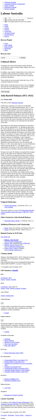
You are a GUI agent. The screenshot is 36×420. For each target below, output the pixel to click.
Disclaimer (11, 415)
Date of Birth (8, 45)
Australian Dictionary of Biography (14, 4)
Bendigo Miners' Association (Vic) (14, 362)
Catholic (6, 332)
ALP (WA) (7, 388)
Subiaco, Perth (5, 288)
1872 (9, 278)
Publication (7, 48)
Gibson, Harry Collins (10, 248)
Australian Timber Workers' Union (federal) (17, 370)
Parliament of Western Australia (13, 395)
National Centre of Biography (20, 402)
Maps (6, 50)
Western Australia (15, 288)
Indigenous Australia (10, 7)
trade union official (9, 345)
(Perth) (12, 221)
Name (6, 43)
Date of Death (8, 47)
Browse (6, 36)
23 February (4, 287)
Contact (6, 28)
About (6, 26)
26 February (4, 278)
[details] (15, 270)
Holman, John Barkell (11, 240)
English (6, 313)
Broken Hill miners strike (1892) (13, 353)
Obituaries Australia (10, 2)
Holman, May (8, 243)
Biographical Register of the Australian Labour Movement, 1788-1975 (17, 211)
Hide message (5, 91)
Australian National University (9, 404)
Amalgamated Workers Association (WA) (16, 368)
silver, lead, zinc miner (10, 344)
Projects (6, 29)
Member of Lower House (11, 342)
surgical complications (7, 295)
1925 (9, 287)
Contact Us (28, 415)
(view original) (8, 207)
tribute (6, 228)
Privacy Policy (19, 415)
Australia (13, 279)
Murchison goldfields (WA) (12, 380)
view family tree (5, 237)
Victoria (8, 279)
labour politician (9, 340)
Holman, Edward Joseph (11, 245)
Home (6, 24)
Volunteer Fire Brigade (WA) (12, 367)
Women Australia (9, 9)
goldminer (7, 339)
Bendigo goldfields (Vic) (11, 379)
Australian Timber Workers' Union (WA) (16, 372)
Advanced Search (9, 33)
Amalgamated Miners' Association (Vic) (16, 360)
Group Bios (7, 31)
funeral (6, 229)
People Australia (9, 5)
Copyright (4, 415)
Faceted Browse (9, 34)
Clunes (3, 279)
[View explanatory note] (2, 303)
